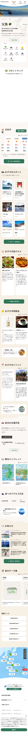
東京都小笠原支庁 (13, 639)
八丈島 (12, 670)
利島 (6, 657)
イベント (6, 54)
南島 (16, 233)
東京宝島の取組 (6, 695)
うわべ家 (5, 214)
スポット (11, 49)
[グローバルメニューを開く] (25, 2)
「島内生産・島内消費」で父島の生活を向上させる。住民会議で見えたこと (18, 553)
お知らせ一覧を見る (15, 561)
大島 (15, 654)
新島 (12, 659)
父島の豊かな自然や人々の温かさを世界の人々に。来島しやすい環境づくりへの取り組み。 (18, 544)
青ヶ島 (12, 674)
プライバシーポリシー (7, 713)
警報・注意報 (21, 131)
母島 (25, 673)
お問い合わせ (5, 704)
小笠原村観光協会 (13, 623)
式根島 (4, 660)
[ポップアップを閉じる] (26, 716)
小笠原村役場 (13, 618)
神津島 (10, 662)
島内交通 (11, 54)
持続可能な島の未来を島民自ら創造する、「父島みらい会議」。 (18, 534)
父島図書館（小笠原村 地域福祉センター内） (19, 194)
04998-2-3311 (21, 443)
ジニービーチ (6, 233)
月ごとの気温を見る (15, 161)
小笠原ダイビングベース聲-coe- (7, 193)
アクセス (22, 54)
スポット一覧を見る (15, 241)
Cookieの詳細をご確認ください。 (11, 726)
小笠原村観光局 (13, 628)
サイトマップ (17, 713)
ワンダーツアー (19, 214)
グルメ (16, 49)
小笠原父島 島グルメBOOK (21, 483)
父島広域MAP (5, 483)
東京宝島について (7, 700)
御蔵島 (9, 667)
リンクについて (17, 710)
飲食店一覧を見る (14, 301)
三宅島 (17, 664)
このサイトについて (6, 710)
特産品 (22, 49)
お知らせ (6, 60)
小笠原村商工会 (13, 633)
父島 (25, 669)
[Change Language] (20, 2)
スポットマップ (5, 49)
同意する (14, 730)
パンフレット (16, 55)
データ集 (11, 60)
